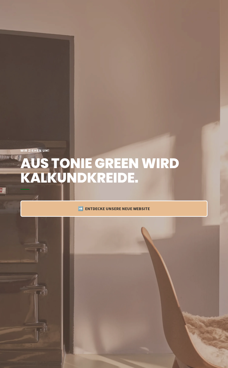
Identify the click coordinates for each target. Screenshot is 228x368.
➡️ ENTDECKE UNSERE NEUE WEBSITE (114, 208)
